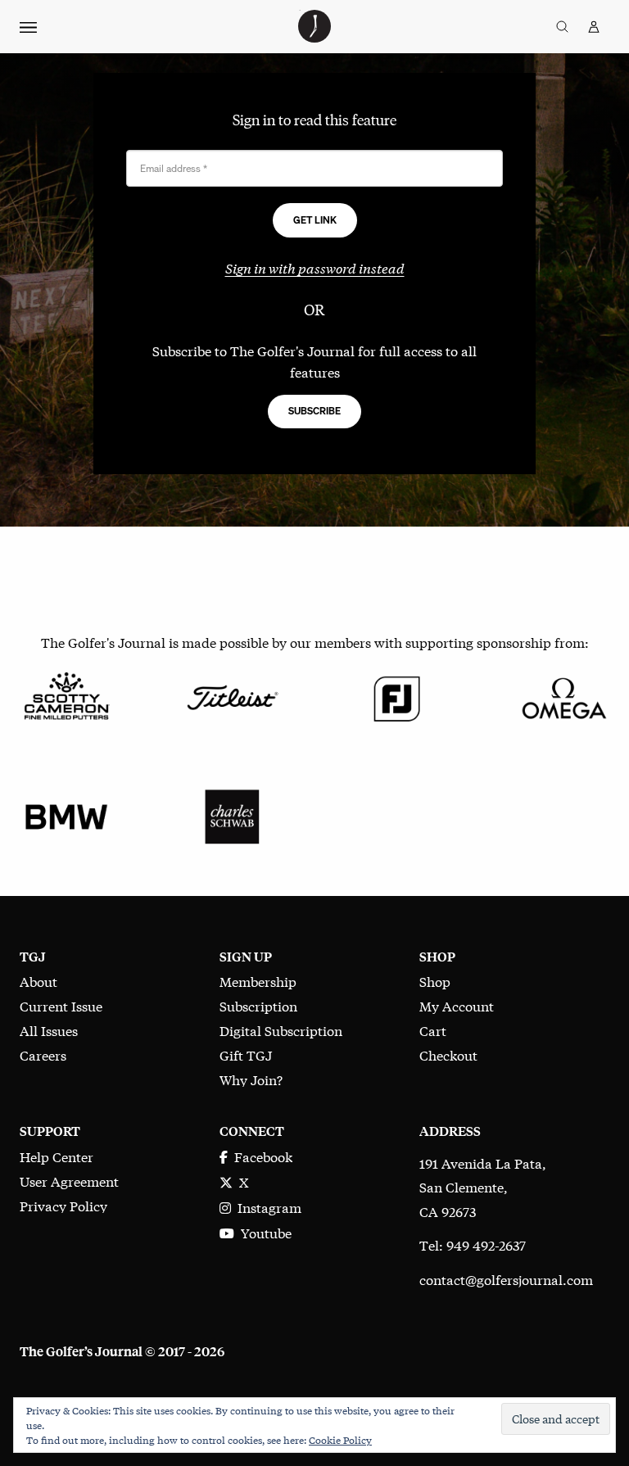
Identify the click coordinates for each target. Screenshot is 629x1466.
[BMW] (66, 814)
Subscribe (314, 411)
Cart (432, 1029)
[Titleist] (231, 695)
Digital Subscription (280, 1029)
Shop (434, 980)
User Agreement (69, 1180)
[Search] (562, 27)
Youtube (263, 1232)
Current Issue (61, 1005)
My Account (456, 1005)
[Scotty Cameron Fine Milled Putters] (66, 695)
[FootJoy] (397, 695)
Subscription (258, 1005)
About (38, 980)
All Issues (49, 1029)
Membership (257, 980)
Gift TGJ (245, 1054)
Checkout (448, 1054)
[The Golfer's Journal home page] (314, 36)
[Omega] (562, 695)
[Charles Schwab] (231, 814)
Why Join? (251, 1079)
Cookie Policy (340, 1439)
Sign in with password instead (315, 267)
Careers (43, 1054)
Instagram (266, 1206)
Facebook (260, 1156)
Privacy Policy (63, 1205)
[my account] (593, 27)
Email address (173, 168)
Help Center (56, 1156)
